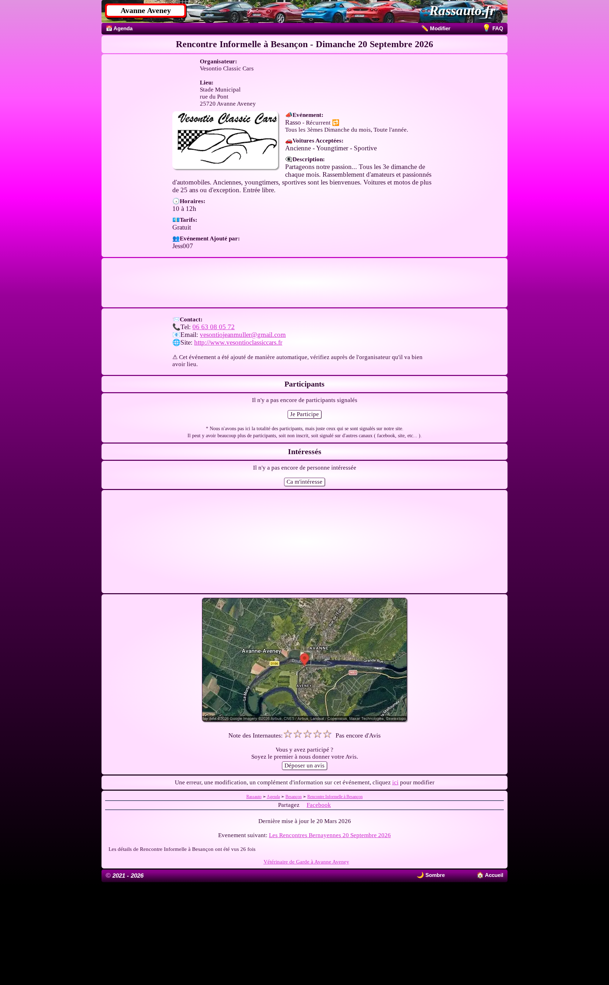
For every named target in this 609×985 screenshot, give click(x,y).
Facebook (319, 805)
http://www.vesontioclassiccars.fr (238, 342)
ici (395, 782)
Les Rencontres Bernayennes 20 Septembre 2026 (330, 835)
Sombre (434, 875)
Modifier (435, 28)
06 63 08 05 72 (213, 327)
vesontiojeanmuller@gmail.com (243, 334)
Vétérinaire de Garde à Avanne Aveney (306, 862)
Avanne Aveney (146, 10)
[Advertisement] (304, 283)
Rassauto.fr (462, 10)
